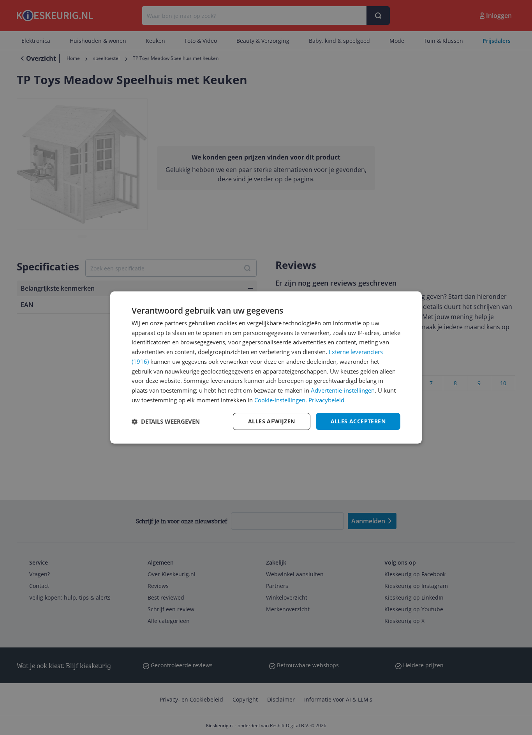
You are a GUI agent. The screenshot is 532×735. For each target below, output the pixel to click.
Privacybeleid (326, 400)
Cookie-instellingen (279, 400)
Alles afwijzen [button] (271, 421)
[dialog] (266, 367)
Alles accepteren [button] (358, 421)
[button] (166, 421)
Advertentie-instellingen (343, 390)
